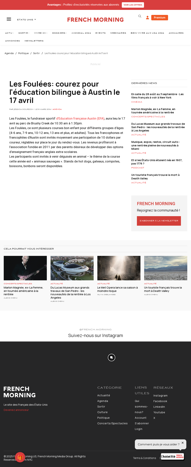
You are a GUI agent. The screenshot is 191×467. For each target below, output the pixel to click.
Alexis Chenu (10, 298)
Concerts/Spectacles (148, 117)
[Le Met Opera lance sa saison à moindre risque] (118, 268)
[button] (140, 16)
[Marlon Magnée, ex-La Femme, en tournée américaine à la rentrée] (25, 268)
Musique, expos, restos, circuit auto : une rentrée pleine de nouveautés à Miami (155, 145)
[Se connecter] (147, 17)
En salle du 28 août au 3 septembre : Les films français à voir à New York (157, 95)
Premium (159, 17)
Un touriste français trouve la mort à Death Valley (155, 176)
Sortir (36, 53)
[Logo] (49, 392)
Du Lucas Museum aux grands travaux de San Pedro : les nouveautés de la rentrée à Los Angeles (158, 127)
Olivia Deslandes (106, 294)
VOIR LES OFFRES (133, 5)
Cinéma (136, 102)
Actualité (138, 135)
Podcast (137, 168)
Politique (23, 53)
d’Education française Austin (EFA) (80, 118)
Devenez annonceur (16, 410)
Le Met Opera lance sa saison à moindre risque (117, 289)
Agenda (9, 53)
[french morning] (95, 20)
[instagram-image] (15, 357)
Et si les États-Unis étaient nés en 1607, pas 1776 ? (156, 161)
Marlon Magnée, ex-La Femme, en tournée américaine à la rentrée (153, 110)
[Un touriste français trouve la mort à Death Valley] (165, 268)
